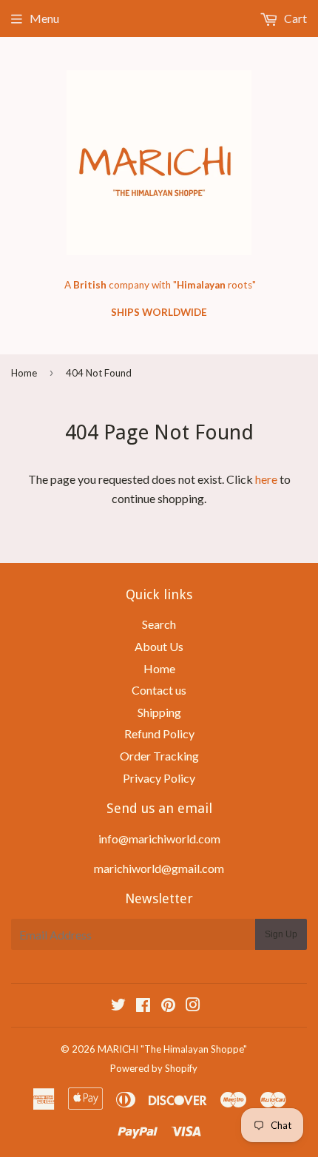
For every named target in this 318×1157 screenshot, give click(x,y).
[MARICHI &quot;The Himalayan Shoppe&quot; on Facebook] (143, 1006)
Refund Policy (159, 733)
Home (24, 373)
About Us (159, 646)
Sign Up (281, 934)
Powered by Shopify (153, 1068)
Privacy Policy (159, 778)
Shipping (159, 712)
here (266, 479)
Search (159, 624)
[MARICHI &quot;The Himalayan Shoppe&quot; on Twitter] (118, 1006)
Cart (294, 18)
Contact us (159, 690)
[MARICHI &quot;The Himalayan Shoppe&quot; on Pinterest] (168, 1006)
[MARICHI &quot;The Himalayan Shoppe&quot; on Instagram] (193, 1006)
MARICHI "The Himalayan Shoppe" (172, 1049)
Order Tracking (159, 756)
